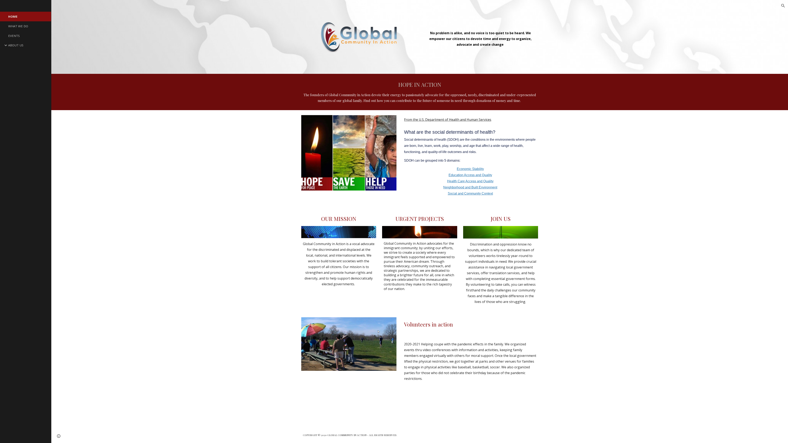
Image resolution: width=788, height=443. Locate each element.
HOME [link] (12, 16)
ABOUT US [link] (15, 45)
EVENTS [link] (14, 36)
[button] (783, 6)
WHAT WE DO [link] (18, 26)
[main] (480, 35)
